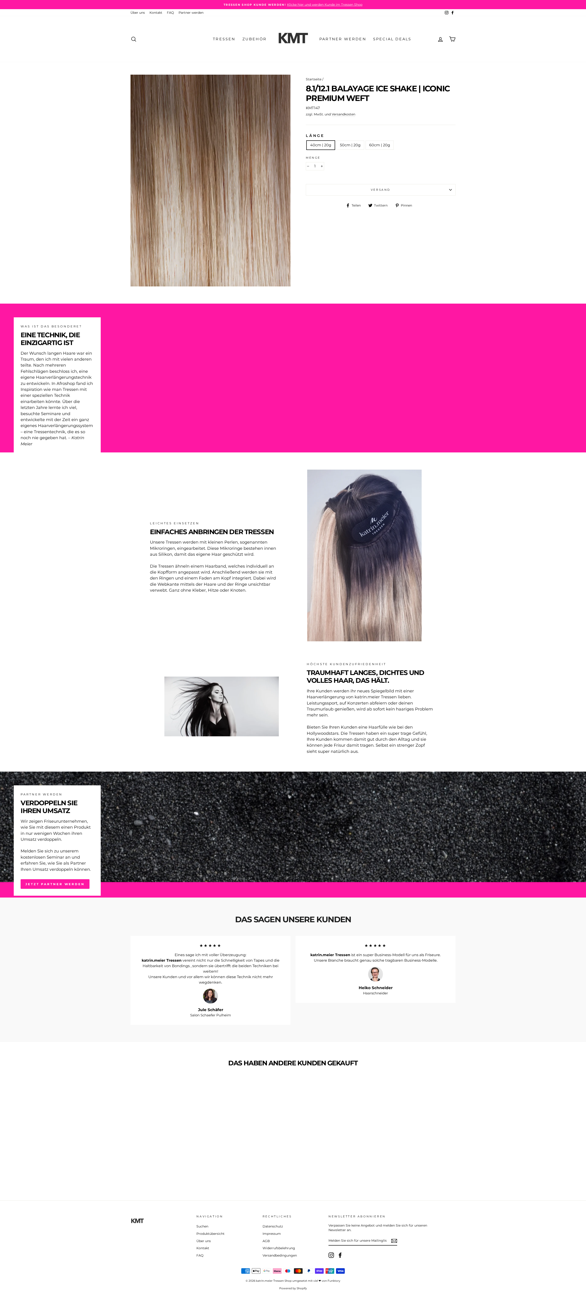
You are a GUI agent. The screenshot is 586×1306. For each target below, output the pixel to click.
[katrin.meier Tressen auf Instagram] (331, 1255)
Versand (381, 189)
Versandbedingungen (280, 1255)
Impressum (272, 1233)
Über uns (137, 12)
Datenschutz (273, 1226)
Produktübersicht (210, 1233)
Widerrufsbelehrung (279, 1248)
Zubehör (254, 39)
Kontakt (155, 12)
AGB (266, 1241)
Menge (313, 157)
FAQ (170, 12)
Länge (315, 135)
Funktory (334, 1280)
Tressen (224, 39)
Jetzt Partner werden (55, 884)
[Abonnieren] (394, 1241)
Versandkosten (343, 114)
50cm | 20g (350, 145)
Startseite (313, 79)
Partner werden (191, 12)
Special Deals (392, 39)
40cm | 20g (320, 145)
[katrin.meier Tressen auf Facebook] (340, 1255)
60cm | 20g (379, 145)
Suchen (202, 1226)
